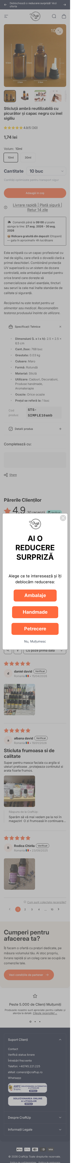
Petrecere (35, 629)
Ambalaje (35, 595)
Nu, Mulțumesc (35, 641)
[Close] (63, 518)
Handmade (35, 612)
